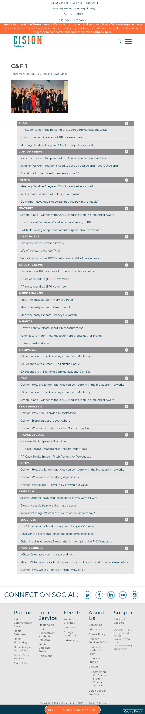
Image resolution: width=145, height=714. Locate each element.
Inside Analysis (31, 293)
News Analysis (30, 406)
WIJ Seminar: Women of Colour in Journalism (50, 194)
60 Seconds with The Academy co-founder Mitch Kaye (56, 356)
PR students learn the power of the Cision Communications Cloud (63, 129)
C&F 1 (19, 66)
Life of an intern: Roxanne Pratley (42, 243)
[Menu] (126, 41)
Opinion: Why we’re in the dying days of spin (49, 477)
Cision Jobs (20, 663)
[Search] (117, 41)
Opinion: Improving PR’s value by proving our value (54, 485)
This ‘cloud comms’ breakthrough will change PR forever (57, 526)
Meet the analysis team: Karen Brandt (45, 307)
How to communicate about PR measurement (51, 137)
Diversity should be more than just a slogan (48, 505)
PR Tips (24, 463)
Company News (31, 151)
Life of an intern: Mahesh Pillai (40, 250)
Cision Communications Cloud (23, 623)
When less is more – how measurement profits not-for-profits (61, 335)
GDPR (79, 14)
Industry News (31, 265)
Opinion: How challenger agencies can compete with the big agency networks (72, 384)
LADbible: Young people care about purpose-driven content (59, 230)
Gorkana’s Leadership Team (95, 650)
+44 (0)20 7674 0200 (72, 19)
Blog (92, 8)
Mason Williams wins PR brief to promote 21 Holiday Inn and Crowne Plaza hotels (74, 562)
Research (26, 491)
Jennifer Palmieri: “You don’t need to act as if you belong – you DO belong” (69, 165)
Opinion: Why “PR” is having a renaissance (48, 413)
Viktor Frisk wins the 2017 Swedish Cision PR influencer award (61, 258)
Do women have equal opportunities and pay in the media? (59, 201)
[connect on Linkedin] (111, 595)
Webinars (69, 627)
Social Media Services (21, 657)
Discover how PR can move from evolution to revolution (57, 271)
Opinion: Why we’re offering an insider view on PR (53, 569)
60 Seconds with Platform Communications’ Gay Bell (55, 371)
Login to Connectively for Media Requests (47, 634)
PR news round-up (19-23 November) (44, 279)
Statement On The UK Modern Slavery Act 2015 (99, 678)
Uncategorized (31, 548)
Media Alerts (46, 624)
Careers (68, 14)
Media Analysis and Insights (22, 648)
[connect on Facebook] (99, 595)
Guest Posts (29, 236)
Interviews (27, 350)
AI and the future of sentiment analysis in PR (50, 173)
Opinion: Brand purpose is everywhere (45, 420)
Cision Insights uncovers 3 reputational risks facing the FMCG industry (66, 541)
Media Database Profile (45, 648)
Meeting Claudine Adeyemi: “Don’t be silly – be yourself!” (57, 145)
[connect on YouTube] (123, 595)
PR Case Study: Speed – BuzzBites (43, 441)
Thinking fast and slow (34, 343)
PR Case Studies (31, 434)
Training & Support (119, 621)
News (23, 378)
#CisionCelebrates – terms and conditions (47, 554)
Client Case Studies (96, 660)
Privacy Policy (97, 629)
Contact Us (95, 624)
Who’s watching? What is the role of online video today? (57, 513)
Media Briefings (69, 621)
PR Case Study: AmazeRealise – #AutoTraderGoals (53, 449)
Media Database (20, 632)
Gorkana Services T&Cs (97, 640)
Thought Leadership (70, 634)
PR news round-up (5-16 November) (44, 286)
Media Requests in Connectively (69, 8)
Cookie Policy (97, 634)
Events (24, 180)
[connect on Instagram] (134, 595)
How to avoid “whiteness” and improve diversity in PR (55, 222)
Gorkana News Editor (54, 73)
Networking (71, 640)
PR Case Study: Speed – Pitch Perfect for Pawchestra (55, 456)
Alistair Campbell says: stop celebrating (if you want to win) (58, 498)
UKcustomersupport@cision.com (125, 647)
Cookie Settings (97, 703)
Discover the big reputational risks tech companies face (57, 534)
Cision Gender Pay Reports (97, 692)
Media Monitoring (20, 640)
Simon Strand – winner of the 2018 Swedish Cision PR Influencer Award (67, 215)
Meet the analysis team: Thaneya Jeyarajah (48, 315)
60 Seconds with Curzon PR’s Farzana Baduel (50, 364)
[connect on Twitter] (87, 595)
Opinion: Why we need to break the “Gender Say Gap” (56, 428)
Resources (27, 519)
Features (26, 208)
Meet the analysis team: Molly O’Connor (46, 299)
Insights (25, 321)
